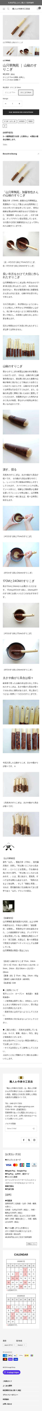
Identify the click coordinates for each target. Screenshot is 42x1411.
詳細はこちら (31, 1244)
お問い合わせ (7, 1404)
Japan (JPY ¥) (8, 1345)
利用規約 (6, 1399)
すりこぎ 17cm (10, 92)
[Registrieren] (34, 1128)
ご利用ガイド (7, 1381)
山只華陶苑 (6, 60)
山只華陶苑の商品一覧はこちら (16, 950)
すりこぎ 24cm (26, 92)
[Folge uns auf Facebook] (23, 1140)
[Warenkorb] (38, 9)
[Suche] (8, 9)
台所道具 (22, 121)
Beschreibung (10, 154)
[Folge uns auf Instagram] (34, 1140)
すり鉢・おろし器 (9, 121)
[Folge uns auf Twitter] (29, 1140)
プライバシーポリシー (10, 1395)
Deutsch (20, 1345)
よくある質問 (7, 1386)
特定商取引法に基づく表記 (12, 1390)
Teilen (5, 144)
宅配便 (30, 121)
